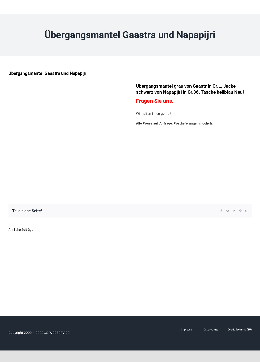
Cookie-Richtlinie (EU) (240, 329)
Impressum (187, 329)
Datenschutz (211, 329)
